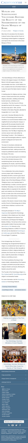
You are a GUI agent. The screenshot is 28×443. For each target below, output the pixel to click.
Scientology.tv (21, 231)
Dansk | (5, 390)
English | (5, 392)
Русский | (6, 414)
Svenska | (6, 416)
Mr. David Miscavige (17, 274)
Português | (7, 413)
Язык (2, 387)
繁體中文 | (6, 389)
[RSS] (9, 425)
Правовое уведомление (6, 433)
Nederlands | (6, 409)
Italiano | (5, 404)
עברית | (5, 402)
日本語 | (6, 406)
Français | (5, 399)
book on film (8, 226)
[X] (16, 425)
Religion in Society (18, 31)
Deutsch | (6, 397)
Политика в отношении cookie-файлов (16, 432)
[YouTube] (12, 425)
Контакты (15, 433)
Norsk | (6, 411)
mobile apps (6, 233)
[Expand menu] (14, 371)
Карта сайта (21, 433)
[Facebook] (20, 425)
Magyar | (6, 407)
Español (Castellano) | (8, 394)
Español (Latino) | (7, 395)
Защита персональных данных (14, 430)
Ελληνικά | (6, 401)
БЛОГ (14, 7)
